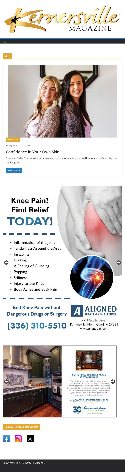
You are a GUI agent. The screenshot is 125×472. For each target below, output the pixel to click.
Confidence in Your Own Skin (32, 151)
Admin (27, 145)
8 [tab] (60, 421)
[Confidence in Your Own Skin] (62, 101)
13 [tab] (78, 421)
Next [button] (119, 262)
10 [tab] (67, 421)
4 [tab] (68, 342)
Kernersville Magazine (33, 462)
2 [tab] (61, 342)
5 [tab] (48, 421)
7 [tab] (56, 421)
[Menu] (5, 41)
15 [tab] (86, 421)
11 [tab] (71, 421)
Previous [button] (6, 262)
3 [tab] (64, 342)
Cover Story (13, 139)
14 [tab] (82, 421)
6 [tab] (52, 421)
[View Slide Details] (62, 262)
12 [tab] (75, 421)
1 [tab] (57, 342)
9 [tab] (63, 421)
